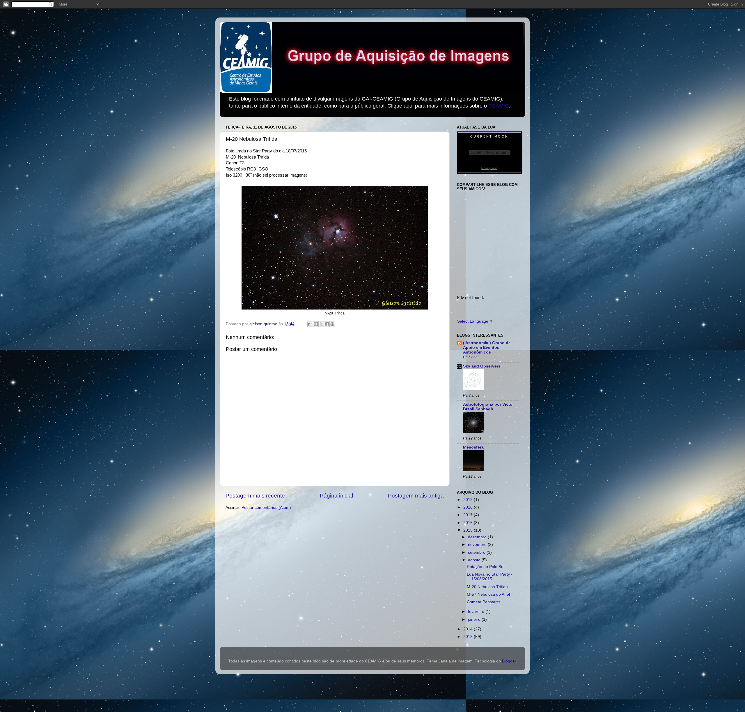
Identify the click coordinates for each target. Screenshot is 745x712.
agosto (475, 560)
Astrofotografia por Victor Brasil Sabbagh (488, 406)
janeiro (475, 619)
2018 (468, 507)
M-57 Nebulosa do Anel (488, 594)
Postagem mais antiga (416, 496)
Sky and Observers (482, 366)
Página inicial (336, 496)
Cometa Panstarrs (483, 602)
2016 (468, 523)
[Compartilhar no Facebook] (327, 324)
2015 (468, 530)
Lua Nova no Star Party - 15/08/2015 (489, 576)
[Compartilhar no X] (321, 324)
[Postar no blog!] (316, 324)
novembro (478, 544)
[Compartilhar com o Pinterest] (332, 324)
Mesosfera (473, 447)
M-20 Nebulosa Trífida (487, 587)
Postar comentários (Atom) (266, 507)
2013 (468, 636)
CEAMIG (498, 106)
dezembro (478, 537)
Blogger (509, 661)
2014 (468, 629)
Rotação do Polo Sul (485, 567)
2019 (468, 499)
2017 (468, 515)
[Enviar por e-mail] (310, 324)
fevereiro (476, 611)
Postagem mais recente (255, 496)
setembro (477, 552)
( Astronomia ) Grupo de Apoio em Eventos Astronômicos (487, 347)
